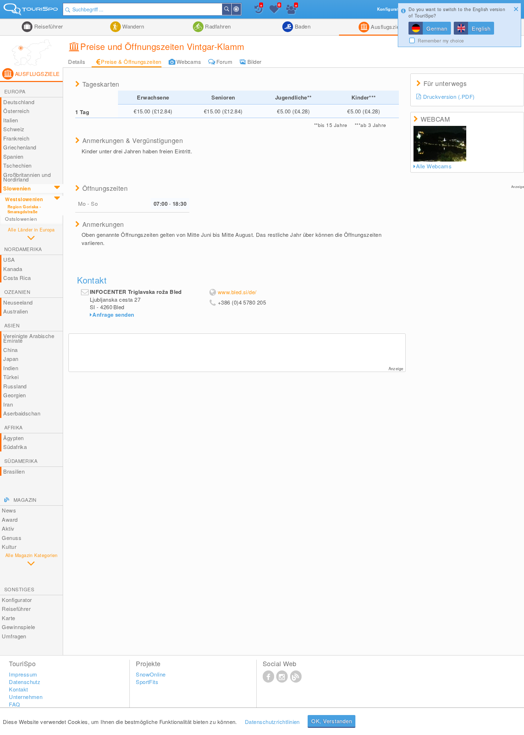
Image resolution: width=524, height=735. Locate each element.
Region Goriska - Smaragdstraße (24, 209)
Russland (15, 386)
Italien (10, 120)
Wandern (132, 26)
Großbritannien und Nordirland (27, 177)
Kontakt (18, 689)
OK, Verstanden (331, 721)
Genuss (11, 537)
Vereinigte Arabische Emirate (28, 338)
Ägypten (13, 437)
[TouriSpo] (31, 11)
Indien (10, 368)
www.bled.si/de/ (237, 292)
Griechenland (19, 147)
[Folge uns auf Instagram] (282, 676)
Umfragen (14, 636)
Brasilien (14, 471)
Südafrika (15, 446)
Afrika (13, 427)
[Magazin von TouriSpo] (296, 676)
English (481, 28)
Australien (15, 311)
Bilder (254, 61)
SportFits (147, 681)
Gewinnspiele (18, 627)
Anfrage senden (113, 314)
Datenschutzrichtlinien (272, 721)
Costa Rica (17, 277)
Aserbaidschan (21, 413)
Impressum (23, 674)
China (10, 349)
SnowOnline (151, 674)
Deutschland (18, 102)
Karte (8, 618)
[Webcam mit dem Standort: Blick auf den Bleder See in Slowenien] (440, 144)
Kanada (12, 268)
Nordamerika (23, 249)
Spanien (13, 156)
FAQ (14, 704)
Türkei (11, 377)
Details (76, 61)
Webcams (188, 61)
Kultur (9, 546)
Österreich (16, 110)
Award (9, 519)
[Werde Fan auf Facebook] (268, 676)
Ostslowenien (21, 218)
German (436, 28)
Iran (8, 404)
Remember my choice (441, 40)
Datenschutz (24, 681)
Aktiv (8, 528)
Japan (10, 358)
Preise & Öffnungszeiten (131, 61)
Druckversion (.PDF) (449, 96)
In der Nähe (240, 9)
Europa (14, 91)
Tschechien (17, 165)
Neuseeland (18, 302)
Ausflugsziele (386, 26)
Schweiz (13, 129)
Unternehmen (25, 696)
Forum (224, 61)
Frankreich (16, 138)
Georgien (14, 395)
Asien (12, 325)
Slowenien (17, 188)
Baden (301, 26)
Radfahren (217, 26)
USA (9, 259)
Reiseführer (47, 26)
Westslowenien (24, 199)
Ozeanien (17, 292)
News (9, 510)
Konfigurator (17, 599)
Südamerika (20, 461)
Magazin (25, 499)
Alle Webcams (434, 166)
